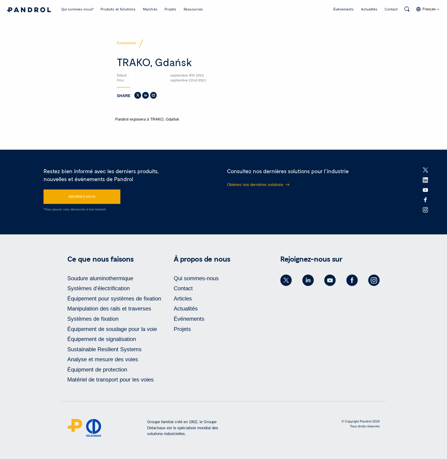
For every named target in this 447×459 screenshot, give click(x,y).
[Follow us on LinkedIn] (308, 280)
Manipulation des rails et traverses (109, 308)
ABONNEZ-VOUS (81, 196)
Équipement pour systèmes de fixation (114, 298)
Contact (391, 9)
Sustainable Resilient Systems (104, 349)
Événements (343, 9)
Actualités (369, 9)
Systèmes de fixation (93, 319)
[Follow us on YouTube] (330, 280)
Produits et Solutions (118, 9)
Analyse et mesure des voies (102, 359)
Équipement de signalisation (101, 339)
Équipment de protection (97, 369)
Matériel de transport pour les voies (110, 379)
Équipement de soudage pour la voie (112, 329)
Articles (183, 298)
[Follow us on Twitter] (286, 280)
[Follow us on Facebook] (352, 280)
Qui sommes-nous (196, 278)
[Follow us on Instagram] (374, 280)
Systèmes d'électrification (98, 288)
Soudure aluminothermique (100, 278)
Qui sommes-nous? (77, 9)
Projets (170, 9)
